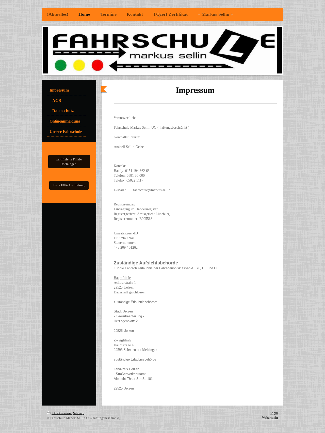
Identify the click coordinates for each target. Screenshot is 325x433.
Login (274, 413)
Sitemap (78, 413)
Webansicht (270, 418)
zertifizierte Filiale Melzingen (69, 161)
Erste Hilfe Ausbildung (69, 185)
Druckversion (62, 413)
